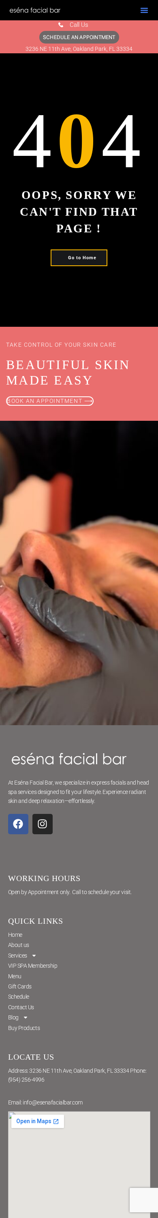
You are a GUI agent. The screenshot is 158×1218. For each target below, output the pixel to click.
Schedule (18, 996)
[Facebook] (18, 824)
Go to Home (82, 257)
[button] (144, 10)
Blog (13, 1017)
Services (17, 955)
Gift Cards (20, 986)
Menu (14, 976)
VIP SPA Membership (33, 965)
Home (15, 935)
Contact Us (21, 1007)
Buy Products (24, 1028)
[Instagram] (42, 824)
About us (18, 945)
